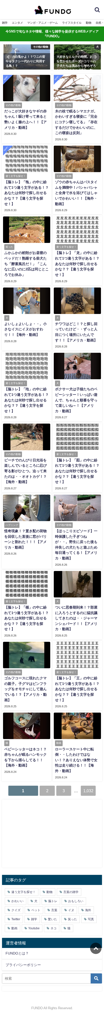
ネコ (53, 928)
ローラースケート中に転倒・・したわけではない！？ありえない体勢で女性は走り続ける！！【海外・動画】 (76, 760)
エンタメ (17, 22)
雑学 (5, 22)
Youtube (34, 928)
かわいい (17, 901)
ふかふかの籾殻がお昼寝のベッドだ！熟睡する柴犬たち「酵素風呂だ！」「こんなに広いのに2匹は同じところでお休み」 (26, 263)
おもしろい (75, 901)
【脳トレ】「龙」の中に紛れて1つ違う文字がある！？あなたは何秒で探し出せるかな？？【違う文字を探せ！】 (77, 263)
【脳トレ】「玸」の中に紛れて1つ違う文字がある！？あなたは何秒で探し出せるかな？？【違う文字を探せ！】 (26, 399)
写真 (91, 919)
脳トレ (52, 901)
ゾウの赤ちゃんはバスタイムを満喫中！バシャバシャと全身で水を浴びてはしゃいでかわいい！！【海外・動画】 (76, 192)
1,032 (88, 791)
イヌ (71, 910)
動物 (88, 22)
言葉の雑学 (71, 892)
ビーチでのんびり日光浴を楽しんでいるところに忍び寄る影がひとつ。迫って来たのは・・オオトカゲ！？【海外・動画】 (25, 471)
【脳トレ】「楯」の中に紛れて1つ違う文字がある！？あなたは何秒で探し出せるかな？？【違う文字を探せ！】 (26, 618)
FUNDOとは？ (17, 953)
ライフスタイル (72, 22)
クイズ (15, 910)
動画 (14, 928)
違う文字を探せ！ (23, 892)
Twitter (15, 919)
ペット (35, 910)
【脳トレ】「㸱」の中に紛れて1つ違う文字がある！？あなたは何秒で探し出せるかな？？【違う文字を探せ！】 (26, 192)
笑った (72, 919)
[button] (9, 57)
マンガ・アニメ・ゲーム (42, 22)
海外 (88, 910)
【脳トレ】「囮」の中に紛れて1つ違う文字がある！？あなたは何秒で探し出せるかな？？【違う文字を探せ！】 (77, 471)
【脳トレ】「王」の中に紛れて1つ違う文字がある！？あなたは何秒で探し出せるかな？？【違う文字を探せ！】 (77, 689)
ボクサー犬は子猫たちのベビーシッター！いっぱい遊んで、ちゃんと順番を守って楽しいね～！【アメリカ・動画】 (76, 399)
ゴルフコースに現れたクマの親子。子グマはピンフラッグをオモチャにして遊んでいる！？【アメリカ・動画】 (25, 689)
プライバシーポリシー (23, 965)
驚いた (52, 919)
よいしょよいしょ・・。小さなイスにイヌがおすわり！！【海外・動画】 (25, 329)
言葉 (54, 910)
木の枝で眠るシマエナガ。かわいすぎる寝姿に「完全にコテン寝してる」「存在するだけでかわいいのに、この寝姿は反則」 (76, 122)
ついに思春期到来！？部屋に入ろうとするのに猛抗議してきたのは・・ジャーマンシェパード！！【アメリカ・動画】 (76, 618)
